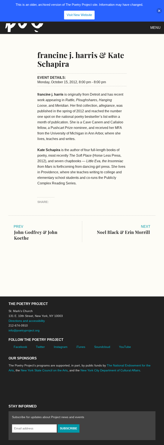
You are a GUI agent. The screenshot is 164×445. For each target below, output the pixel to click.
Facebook (20, 347)
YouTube (125, 347)
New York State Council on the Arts (44, 370)
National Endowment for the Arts (20, 386)
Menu (155, 27)
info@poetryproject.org (24, 330)
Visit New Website (79, 15)
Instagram (60, 347)
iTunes (80, 347)
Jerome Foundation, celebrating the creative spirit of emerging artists (48, 386)
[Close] (159, 10)
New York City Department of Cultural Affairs (110, 370)
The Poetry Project (23, 27)
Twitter (40, 347)
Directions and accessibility (27, 320)
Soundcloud (102, 347)
